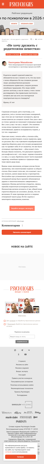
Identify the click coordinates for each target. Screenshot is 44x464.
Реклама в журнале (22, 368)
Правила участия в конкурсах (22, 378)
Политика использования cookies (22, 385)
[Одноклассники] (18, 354)
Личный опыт (5, 39)
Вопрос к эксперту (13, 54)
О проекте (22, 361)
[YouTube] (25, 354)
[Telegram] (22, 350)
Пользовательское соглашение (22, 382)
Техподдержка (22, 395)
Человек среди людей (29, 54)
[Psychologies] (21, 4)
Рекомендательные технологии (22, 388)
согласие (12, 321)
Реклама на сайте (22, 365)
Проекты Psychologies (22, 392)
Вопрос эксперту (22, 371)
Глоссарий (22, 375)
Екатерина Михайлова (20, 62)
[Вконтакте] (29, 350)
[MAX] (15, 350)
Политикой (11, 324)
